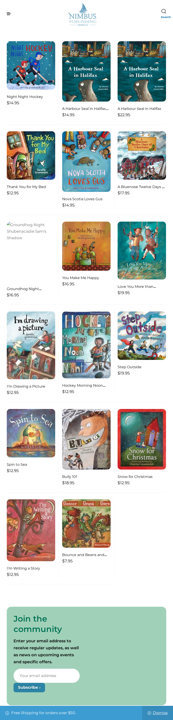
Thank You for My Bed (26, 187)
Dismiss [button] (160, 713)
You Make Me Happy (80, 278)
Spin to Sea (17, 464)
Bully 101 (69, 477)
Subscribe (28, 687)
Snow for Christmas (135, 477)
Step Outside (129, 367)
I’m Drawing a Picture (26, 386)
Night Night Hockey (25, 97)
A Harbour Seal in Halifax (139, 109)
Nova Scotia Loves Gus (82, 199)
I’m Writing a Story (23, 568)
